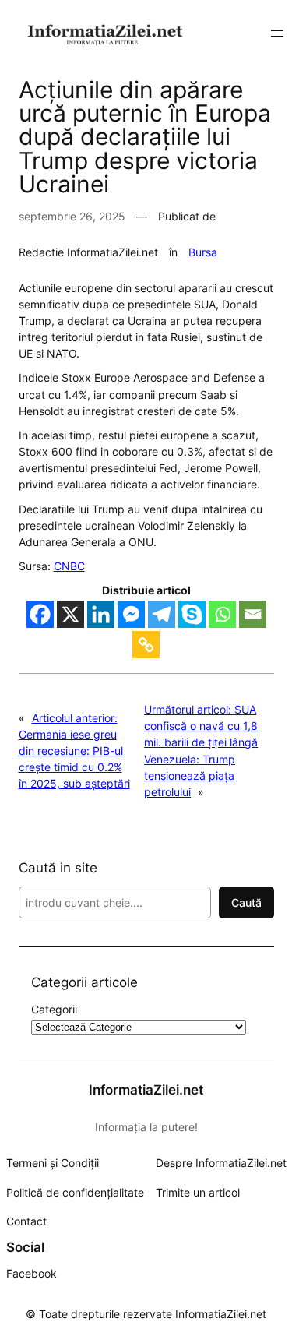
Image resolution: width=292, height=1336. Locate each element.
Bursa (202, 252)
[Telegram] (161, 614)
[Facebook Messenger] (131, 614)
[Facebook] (40, 614)
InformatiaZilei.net (146, 1090)
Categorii (54, 1009)
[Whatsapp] (222, 614)
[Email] (252, 614)
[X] (70, 614)
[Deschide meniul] (277, 33)
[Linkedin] (100, 614)
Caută (246, 902)
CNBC (69, 566)
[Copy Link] (146, 644)
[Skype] (192, 614)
